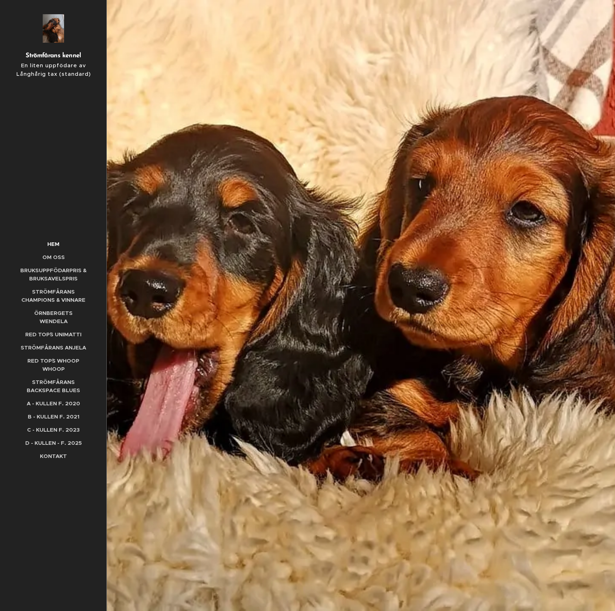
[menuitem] (53, 244)
